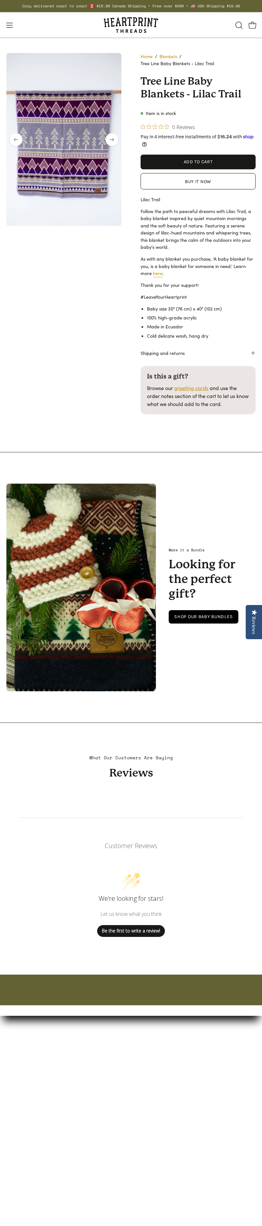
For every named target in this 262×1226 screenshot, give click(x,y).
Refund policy (22, 1171)
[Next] (111, 139)
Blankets (168, 56)
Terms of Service (25, 1161)
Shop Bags (149, 1065)
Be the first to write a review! (131, 931)
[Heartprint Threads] (131, 25)
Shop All (146, 1096)
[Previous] (16, 139)
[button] (238, 25)
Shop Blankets (153, 1054)
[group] (131, 6)
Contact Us (19, 1150)
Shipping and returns (163, 353)
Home (147, 56)
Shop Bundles (153, 1075)
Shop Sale (149, 1086)
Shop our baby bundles (203, 616)
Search (14, 1140)
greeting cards (191, 388)
